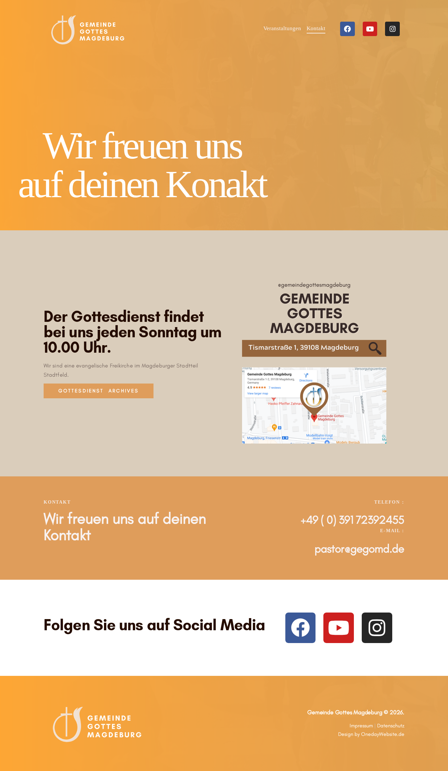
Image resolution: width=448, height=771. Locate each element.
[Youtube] (370, 29)
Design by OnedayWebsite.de (371, 734)
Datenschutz (390, 725)
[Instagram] (392, 29)
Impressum (361, 725)
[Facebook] (347, 29)
